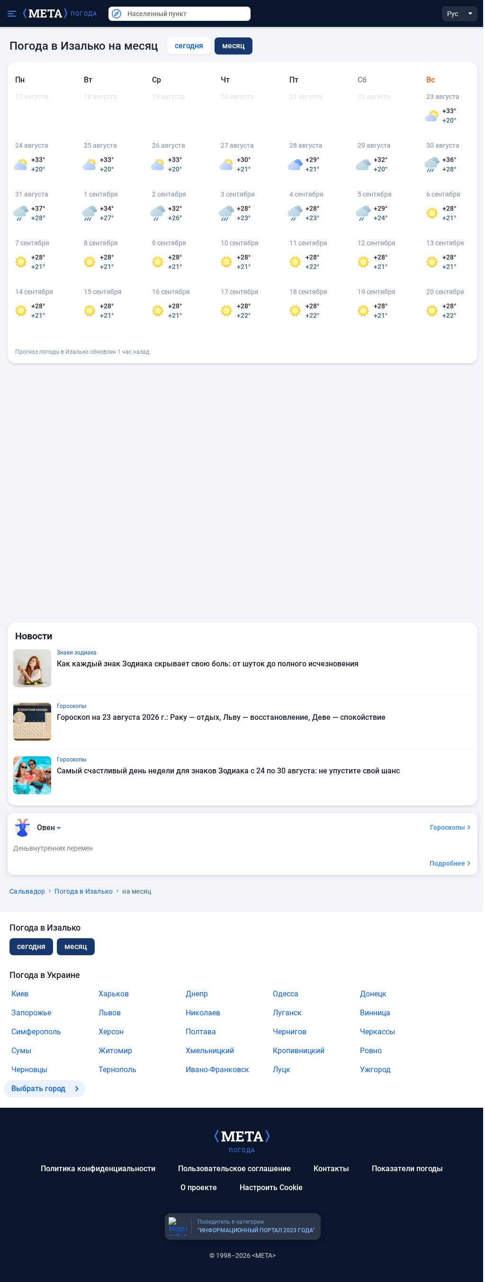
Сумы (21, 1050)
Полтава (201, 1031)
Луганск (287, 1012)
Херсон (111, 1031)
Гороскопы (447, 827)
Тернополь (117, 1069)
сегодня (189, 45)
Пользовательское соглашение (234, 1168)
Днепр (197, 993)
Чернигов (289, 1031)
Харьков (114, 993)
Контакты (331, 1168)
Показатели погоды (407, 1168)
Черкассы (377, 1031)
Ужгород (375, 1069)
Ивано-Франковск (217, 1069)
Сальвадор (27, 891)
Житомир (115, 1050)
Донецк (373, 993)
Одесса (285, 993)
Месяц (75, 946)
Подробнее (447, 863)
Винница (375, 1012)
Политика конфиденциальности (98, 1168)
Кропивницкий (298, 1050)
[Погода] (242, 1136)
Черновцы (29, 1069)
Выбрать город (38, 1088)
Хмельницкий (210, 1050)
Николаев (203, 1012)
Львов (110, 1012)
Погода (84, 13)
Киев (19, 993)
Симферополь (36, 1031)
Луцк (281, 1069)
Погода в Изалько (83, 891)
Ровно (371, 1050)
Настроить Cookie (271, 1187)
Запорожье (31, 1012)
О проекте (198, 1187)
